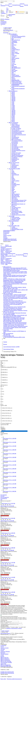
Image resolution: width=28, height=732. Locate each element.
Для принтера (14, 143)
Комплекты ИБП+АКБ (14, 225)
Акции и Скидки (7, 235)
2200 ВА (13, 112)
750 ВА (13, 118)
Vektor (12, 188)
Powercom (13, 64)
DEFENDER (14, 42)
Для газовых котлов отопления (18, 134)
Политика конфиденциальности (14, 678)
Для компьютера (15, 137)
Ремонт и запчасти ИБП (8, 250)
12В (12, 222)
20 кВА (13, 108)
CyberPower (14, 41)
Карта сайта (3, 678)
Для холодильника (15, 149)
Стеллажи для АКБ (15, 218)
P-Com (12, 63)
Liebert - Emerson (15, 58)
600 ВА (13, 93)
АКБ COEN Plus (15, 195)
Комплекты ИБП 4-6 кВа (17, 229)
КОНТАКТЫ (6, 231)
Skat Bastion (14, 66)
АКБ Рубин (14, 197)
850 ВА (13, 120)
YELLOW (13, 191)
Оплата (5, 236)
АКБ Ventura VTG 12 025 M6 (7, 506)
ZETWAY (13, 71)
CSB (12, 176)
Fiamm (12, 178)
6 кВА (12, 104)
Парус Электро (14, 210)
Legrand (13, 57)
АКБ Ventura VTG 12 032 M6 (7, 520)
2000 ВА (13, 99)
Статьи (2, 655)
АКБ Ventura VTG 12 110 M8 (9, 442)
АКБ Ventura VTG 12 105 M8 (9, 446)
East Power (13, 44)
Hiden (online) (14, 52)
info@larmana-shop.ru (8, 30)
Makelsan (13, 59)
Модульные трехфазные (16, 156)
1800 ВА (13, 111)
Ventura (13, 189)
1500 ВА (13, 98)
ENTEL (13, 50)
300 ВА (13, 115)
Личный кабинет (4, 654)
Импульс (13, 74)
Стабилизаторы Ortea (16, 82)
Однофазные (14, 157)
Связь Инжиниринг (16, 76)
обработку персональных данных (14, 628)
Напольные (14, 166)
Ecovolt (13, 47)
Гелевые (13, 206)
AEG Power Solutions (16, 37)
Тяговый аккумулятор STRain (18, 214)
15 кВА (13, 106)
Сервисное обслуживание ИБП (8, 253)
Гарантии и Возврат (5, 651)
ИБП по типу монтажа (14, 162)
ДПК (12, 72)
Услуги (5, 234)
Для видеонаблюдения (16, 133)
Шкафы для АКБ (15, 219)
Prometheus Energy (15, 184)
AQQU (13, 172)
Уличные (13, 161)
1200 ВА (13, 110)
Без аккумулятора (15, 127)
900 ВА (13, 121)
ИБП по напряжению (14, 220)
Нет (1, 499)
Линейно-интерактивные (17, 155)
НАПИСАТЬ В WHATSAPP (9, 239)
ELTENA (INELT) (15, 49)
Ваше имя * (3, 621)
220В (12, 223)
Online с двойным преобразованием (15, 125)
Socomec (13, 69)
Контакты (3, 652)
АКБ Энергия (14, 199)
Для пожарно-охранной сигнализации (16, 141)
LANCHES (14, 55)
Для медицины (14, 138)
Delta (12, 43)
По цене (2, 496)
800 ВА (13, 95)
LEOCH (13, 179)
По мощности (4, 498)
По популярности (5, 497)
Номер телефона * (5, 622)
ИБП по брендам (13, 33)
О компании (6, 233)
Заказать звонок (7, 241)
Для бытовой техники (16, 132)
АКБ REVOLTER (15, 196)
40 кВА (13, 116)
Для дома (13, 135)
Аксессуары (11, 216)
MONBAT (13, 183)
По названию (4, 494)
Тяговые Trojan (14, 213)
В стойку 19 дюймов (16, 128)
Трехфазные (14, 160)
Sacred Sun (13, 185)
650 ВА (13, 117)
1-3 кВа (13, 226)
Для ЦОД (13, 151)
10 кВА (13, 105)
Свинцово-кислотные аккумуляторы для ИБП (16, 212)
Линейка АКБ (14, 208)
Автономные (14, 123)
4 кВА (12, 101)
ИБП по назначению (13, 122)
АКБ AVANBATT (15, 194)
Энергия (13, 78)
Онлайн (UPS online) (16, 152)
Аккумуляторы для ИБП (14, 168)
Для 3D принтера (15, 129)
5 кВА (12, 103)
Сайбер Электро (15, 75)
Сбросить (3, 429)
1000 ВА (13, 97)
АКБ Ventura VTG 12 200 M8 (9, 438)
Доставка (5, 237)
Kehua (12, 54)
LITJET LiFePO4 (15, 180)
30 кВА (13, 109)
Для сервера (14, 145)
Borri (12, 38)
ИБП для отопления (16, 139)
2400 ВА (13, 114)
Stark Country (14, 70)
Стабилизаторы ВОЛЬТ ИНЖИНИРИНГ (16, 84)
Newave (13, 60)
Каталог (2, 656)
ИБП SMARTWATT (16, 67)
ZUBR (12, 193)
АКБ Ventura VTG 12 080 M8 (9, 449)
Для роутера (14, 144)
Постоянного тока (15, 154)
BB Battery (13, 173)
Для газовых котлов (16, 207)
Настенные (14, 167)
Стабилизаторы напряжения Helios (11, 283)
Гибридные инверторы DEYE (18, 36)
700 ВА (13, 94)
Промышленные (15, 159)
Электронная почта (5, 624)
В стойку (13, 163)
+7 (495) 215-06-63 (7, 10)
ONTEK (13, 61)
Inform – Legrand (15, 53)
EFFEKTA (13, 48)
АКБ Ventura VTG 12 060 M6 (9, 453)
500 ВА (13, 92)
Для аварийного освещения (17, 131)
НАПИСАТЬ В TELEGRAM (10, 240)
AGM (12, 171)
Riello (12, 65)
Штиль (13, 77)
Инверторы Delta (15, 80)
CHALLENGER (15, 174)
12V (12, 169)
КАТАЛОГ (5, 32)
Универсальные (15, 165)
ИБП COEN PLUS (15, 40)
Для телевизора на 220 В (17, 146)
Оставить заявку (4, 625)
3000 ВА (13, 100)
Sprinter (13, 186)
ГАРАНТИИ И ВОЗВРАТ (9, 230)
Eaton (12, 46)
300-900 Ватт (14, 228)
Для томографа (14, 148)
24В (12, 224)
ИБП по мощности (13, 91)
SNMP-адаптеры (15, 217)
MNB (12, 182)
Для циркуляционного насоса (18, 150)
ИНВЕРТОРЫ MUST (16, 81)
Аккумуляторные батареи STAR (18, 200)
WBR (12, 190)
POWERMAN (14, 35)
